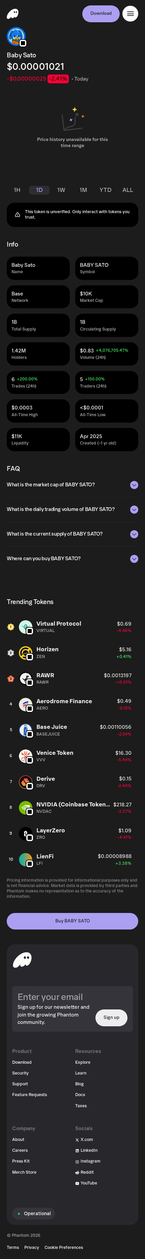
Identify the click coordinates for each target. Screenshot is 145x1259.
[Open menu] (130, 14)
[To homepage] (22, 960)
